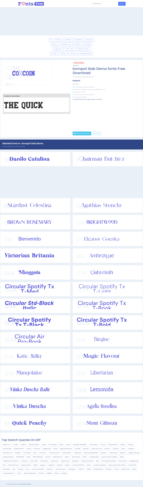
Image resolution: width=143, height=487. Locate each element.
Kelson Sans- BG (97, 449)
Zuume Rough (7, 449)
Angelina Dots (65, 461)
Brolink (61, 444)
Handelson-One (7, 453)
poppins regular (26, 465)
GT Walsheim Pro (113, 444)
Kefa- (19, 473)
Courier (116, 469)
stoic (4, 465)
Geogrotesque (134, 461)
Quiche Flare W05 (34, 444)
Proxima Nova (123, 461)
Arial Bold (108, 469)
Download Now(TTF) (83, 133)
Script (54, 53)
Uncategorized (85, 53)
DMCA (29, 484)
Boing (56, 473)
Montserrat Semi (19, 449)
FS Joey (103, 444)
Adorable (59, 465)
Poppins (23, 444)
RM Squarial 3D (98, 469)
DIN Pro (85, 457)
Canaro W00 (132, 465)
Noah (35, 453)
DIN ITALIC (86, 449)
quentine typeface (8, 457)
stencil (134, 469)
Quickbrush (77, 453)
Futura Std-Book (60, 469)
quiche (68, 444)
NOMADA (49, 473)
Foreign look (66, 44)
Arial (14, 469)
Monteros (18, 453)
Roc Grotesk (27, 453)
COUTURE (77, 449)
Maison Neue (113, 453)
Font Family (96, 133)
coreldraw (131, 449)
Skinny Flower (76, 457)
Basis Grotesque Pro (30, 473)
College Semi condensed (10, 461)
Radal (55, 449)
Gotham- (81, 469)
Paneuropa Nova (55, 453)
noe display (6, 469)
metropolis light (94, 457)
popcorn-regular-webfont (109, 457)
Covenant (116, 449)
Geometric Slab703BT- (80, 444)
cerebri (44, 444)
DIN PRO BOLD (20, 457)
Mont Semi (37, 449)
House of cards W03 (38, 469)
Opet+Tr (67, 465)
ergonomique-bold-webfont (117, 465)
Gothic (77, 44)
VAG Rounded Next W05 (91, 453)
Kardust (29, 449)
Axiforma (107, 449)
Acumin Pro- (43, 453)
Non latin (70, 49)
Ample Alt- (50, 469)
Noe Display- (72, 469)
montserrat (24, 461)
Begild (35, 465)
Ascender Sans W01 (87, 461)
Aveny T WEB (34, 461)
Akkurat (123, 444)
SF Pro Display (53, 444)
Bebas (89, 469)
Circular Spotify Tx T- (9, 473)
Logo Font (58, 49)
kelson (123, 449)
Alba (97, 461)
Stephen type (47, 449)
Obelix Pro (123, 453)
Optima (67, 457)
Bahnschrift (54, 461)
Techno (73, 53)
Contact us (23, 484)
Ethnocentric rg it (13, 465)
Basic (59, 40)
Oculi (27, 469)
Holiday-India (125, 469)
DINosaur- (104, 453)
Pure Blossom (44, 461)
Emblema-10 (6, 444)
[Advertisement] (71, 21)
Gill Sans (130, 444)
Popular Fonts (83, 49)
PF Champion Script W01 (108, 461)
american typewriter (100, 465)
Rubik (28, 457)
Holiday (88, 44)
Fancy (54, 44)
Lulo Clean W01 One (78, 465)
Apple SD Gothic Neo (66, 449)
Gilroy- (89, 465)
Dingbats (78, 40)
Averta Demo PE (57, 457)
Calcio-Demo (94, 444)
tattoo (63, 53)
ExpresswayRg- (67, 453)
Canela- (15, 444)
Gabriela (20, 469)
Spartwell (51, 465)
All (51, 40)
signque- (43, 465)
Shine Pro (41, 473)
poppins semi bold (134, 453)
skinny (122, 457)
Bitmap (68, 40)
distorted (63, 473)
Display (90, 40)
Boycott (48, 457)
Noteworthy (75, 461)
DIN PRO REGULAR (38, 457)
